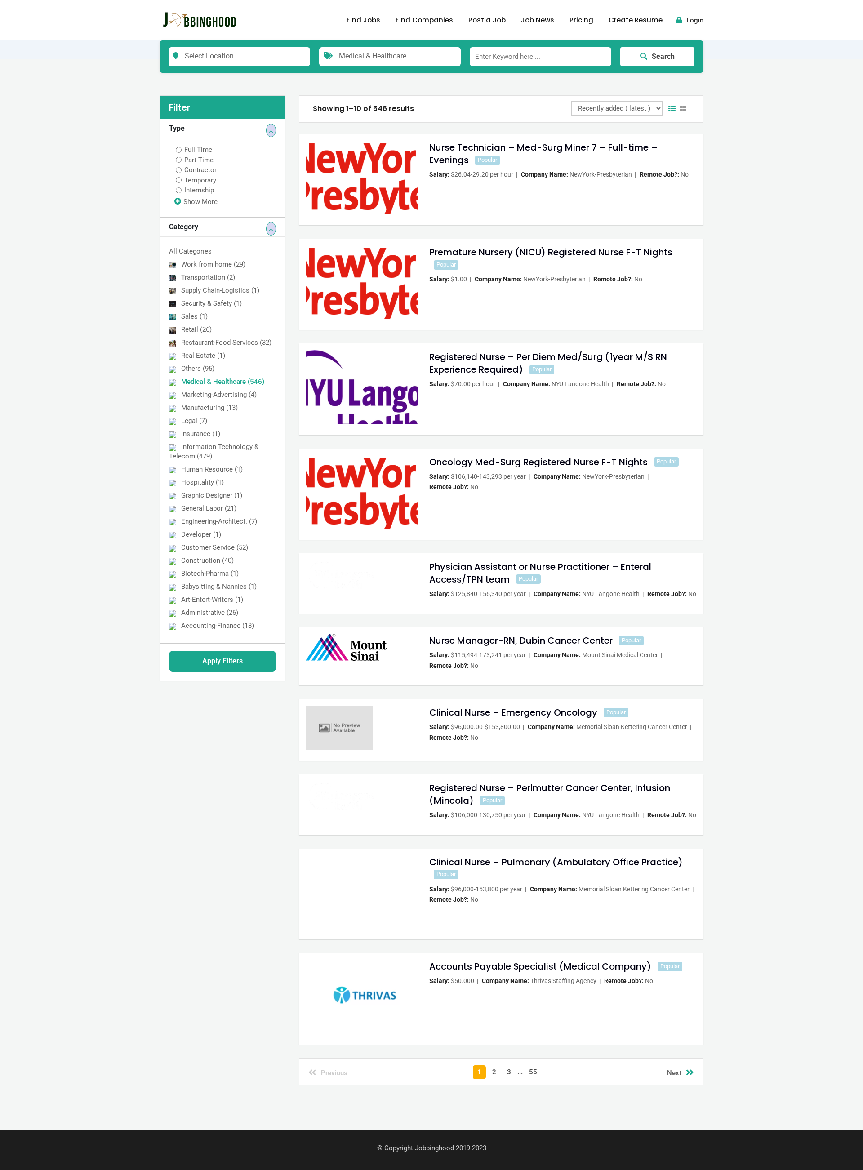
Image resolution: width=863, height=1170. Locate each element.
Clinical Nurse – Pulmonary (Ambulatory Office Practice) (556, 862)
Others (197, 369)
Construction (207, 560)
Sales (194, 316)
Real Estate (203, 355)
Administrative (209, 613)
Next (674, 1073)
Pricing (581, 20)
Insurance (200, 434)
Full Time (198, 150)
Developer (201, 534)
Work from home (213, 264)
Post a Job (487, 20)
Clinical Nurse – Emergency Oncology (513, 712)
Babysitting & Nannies (219, 587)
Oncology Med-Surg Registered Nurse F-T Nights (538, 462)
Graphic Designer (211, 495)
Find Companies (424, 20)
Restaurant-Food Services (226, 342)
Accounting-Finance (217, 626)
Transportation (208, 277)
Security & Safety (211, 303)
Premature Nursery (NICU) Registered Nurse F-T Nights (550, 252)
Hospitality (202, 482)
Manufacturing (209, 408)
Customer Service (214, 547)
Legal (194, 421)
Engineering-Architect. (219, 521)
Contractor (200, 170)
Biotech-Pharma (210, 573)
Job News (537, 20)
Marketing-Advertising (219, 395)
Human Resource (212, 469)
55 (533, 1072)
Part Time (199, 160)
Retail (196, 329)
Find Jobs (363, 20)
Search (663, 56)
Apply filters (222, 661)
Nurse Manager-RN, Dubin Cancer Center (521, 640)
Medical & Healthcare (222, 382)
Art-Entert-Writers (212, 600)
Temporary (200, 180)
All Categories (190, 251)
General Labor (208, 508)
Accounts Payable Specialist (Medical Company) (540, 966)
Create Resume (636, 20)
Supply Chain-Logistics (220, 290)
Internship (199, 190)
